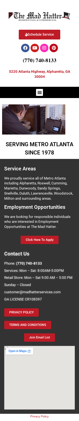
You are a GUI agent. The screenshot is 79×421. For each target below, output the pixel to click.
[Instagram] (44, 48)
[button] (39, 92)
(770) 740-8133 (39, 60)
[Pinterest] (54, 48)
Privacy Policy (39, 416)
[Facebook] (25, 48)
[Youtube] (35, 48)
